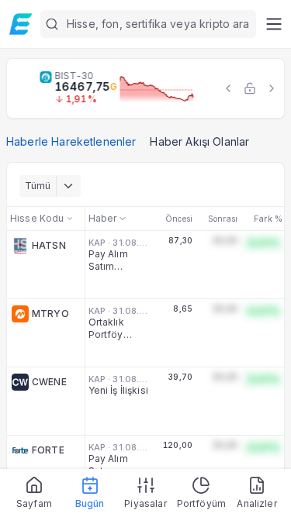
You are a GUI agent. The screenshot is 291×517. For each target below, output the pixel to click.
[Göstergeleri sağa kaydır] (271, 88)
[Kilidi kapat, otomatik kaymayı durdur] (250, 88)
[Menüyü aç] (273, 24)
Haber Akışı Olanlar (199, 141)
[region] (145, 88)
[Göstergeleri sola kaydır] (228, 88)
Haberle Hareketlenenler (71, 141)
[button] (148, 24)
